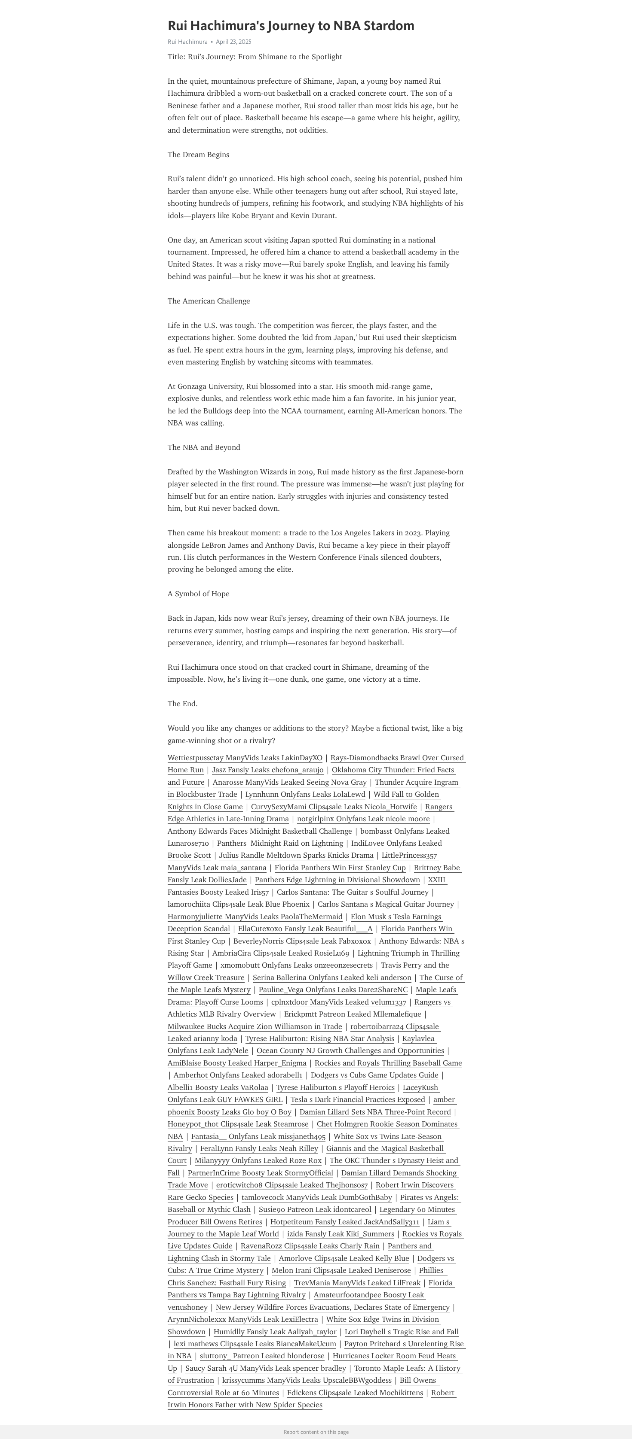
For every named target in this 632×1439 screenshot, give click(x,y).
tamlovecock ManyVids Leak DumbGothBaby (317, 1197)
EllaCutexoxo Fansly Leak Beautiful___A (305, 928)
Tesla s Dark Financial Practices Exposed (358, 1099)
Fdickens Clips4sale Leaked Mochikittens (355, 1392)
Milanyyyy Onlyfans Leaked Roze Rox (258, 1160)
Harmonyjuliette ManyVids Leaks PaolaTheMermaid (255, 916)
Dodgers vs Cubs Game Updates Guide (375, 1075)
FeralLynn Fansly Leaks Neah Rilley (259, 1148)
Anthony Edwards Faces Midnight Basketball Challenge (260, 831)
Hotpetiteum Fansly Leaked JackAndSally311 (345, 1221)
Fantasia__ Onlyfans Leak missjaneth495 (258, 1136)
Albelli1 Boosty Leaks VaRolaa (218, 1087)
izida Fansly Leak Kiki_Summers (340, 1234)
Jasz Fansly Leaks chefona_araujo (268, 769)
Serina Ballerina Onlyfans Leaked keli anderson (332, 977)
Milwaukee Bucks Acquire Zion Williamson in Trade (255, 1026)
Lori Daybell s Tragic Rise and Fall (402, 1331)
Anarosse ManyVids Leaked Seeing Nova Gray (290, 782)
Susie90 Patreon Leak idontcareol (315, 1209)
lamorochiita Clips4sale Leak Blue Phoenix (239, 904)
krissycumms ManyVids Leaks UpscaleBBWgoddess (307, 1380)
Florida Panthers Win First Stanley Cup (340, 867)
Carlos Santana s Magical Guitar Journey (386, 904)
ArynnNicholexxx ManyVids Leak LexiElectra (243, 1319)
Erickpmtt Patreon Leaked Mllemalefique (352, 1014)
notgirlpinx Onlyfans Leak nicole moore (363, 818)
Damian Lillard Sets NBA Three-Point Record (375, 1112)
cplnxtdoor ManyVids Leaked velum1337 (338, 1002)
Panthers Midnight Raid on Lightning (280, 843)
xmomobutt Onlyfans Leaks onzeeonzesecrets (297, 965)
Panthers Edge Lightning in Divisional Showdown (337, 879)
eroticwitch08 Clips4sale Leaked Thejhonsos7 (292, 1185)
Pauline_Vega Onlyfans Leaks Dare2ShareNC (333, 989)
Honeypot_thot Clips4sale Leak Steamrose (238, 1124)
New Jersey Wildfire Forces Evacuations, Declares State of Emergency (333, 1307)
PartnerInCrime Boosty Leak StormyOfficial (260, 1173)
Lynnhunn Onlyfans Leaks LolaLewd (305, 794)
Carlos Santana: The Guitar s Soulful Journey (353, 892)
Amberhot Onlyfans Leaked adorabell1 (238, 1075)
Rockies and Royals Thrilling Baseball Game (388, 1063)
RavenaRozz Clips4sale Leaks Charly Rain (310, 1246)
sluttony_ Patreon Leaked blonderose (262, 1355)
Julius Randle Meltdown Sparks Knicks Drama (296, 855)
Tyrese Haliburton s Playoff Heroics (335, 1087)
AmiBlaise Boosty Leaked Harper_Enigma (237, 1063)
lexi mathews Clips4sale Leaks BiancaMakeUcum (255, 1343)
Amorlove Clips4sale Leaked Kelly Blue (344, 1258)
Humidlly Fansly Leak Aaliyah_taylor (275, 1331)
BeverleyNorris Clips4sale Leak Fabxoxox (302, 941)
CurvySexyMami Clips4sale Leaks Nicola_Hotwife (334, 806)
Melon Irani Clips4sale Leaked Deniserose (341, 1270)
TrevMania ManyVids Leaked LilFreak (357, 1282)
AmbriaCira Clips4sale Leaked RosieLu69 (281, 953)
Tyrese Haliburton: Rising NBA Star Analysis (319, 1038)
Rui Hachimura (188, 42)
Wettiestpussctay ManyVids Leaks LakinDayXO (245, 757)
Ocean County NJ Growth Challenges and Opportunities (350, 1050)
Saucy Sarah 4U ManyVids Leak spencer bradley (265, 1368)
